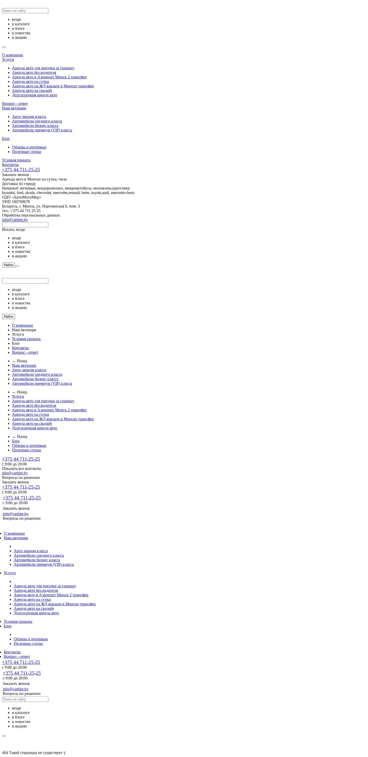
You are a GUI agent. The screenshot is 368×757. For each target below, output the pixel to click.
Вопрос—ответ (15, 103)
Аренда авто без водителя (34, 72)
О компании (12, 55)
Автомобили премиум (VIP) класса (42, 130)
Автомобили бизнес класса (35, 125)
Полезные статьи (26, 151)
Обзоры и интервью (29, 147)
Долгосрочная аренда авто (34, 95)
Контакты (10, 164)
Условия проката (16, 160)
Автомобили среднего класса (37, 121)
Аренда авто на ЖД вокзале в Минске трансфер (53, 86)
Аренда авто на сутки (30, 81)
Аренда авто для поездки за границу (43, 68)
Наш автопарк (14, 108)
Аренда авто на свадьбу (32, 90)
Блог (6, 138)
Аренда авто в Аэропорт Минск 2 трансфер (49, 77)
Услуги (8, 59)
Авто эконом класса (29, 116)
